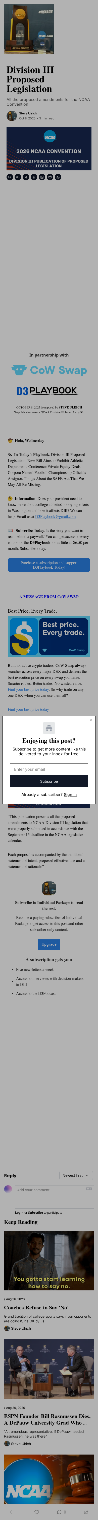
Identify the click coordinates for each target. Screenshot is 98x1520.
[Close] (91, 720)
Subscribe (49, 781)
